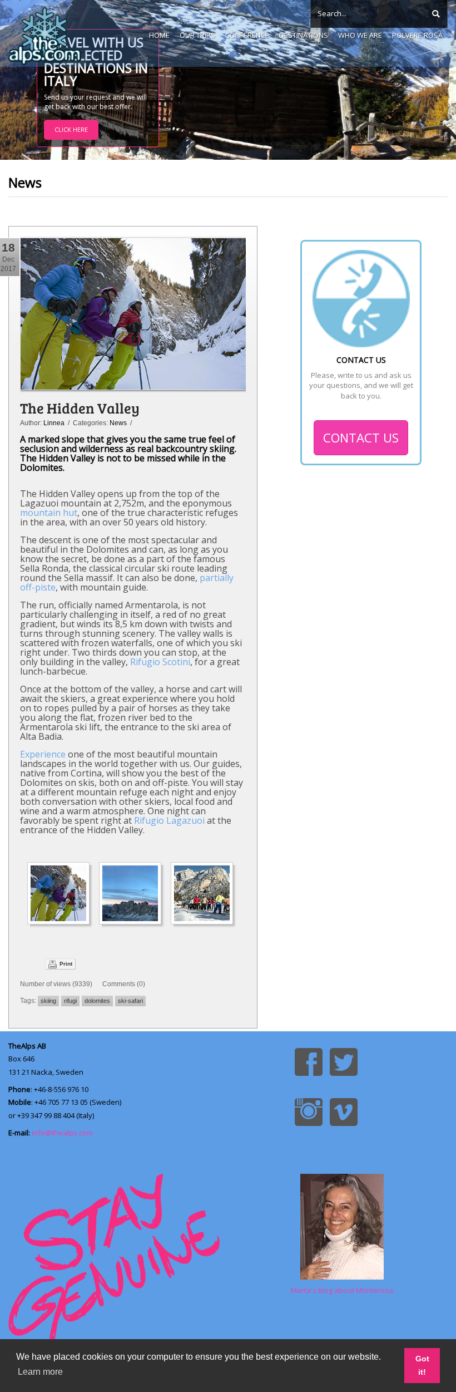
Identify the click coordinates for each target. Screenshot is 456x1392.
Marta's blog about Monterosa (342, 1290)
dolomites (97, 1000)
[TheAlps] (44, 33)
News (118, 423)
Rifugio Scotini (160, 662)
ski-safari (130, 1000)
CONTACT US (361, 437)
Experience (43, 754)
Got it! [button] (422, 1365)
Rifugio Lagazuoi (169, 820)
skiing (48, 1000)
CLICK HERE (71, 130)
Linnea (54, 423)
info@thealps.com (62, 1133)
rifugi (70, 1000)
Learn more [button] (40, 1371)
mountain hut (48, 512)
